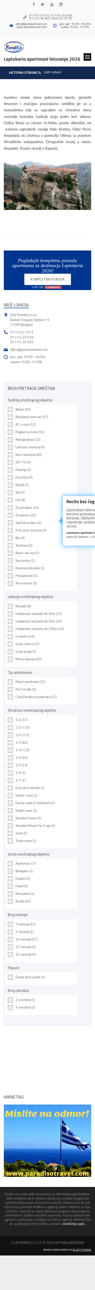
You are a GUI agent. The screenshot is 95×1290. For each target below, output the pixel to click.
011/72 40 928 (21, 337)
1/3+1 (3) (22, 750)
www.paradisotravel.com (31, 27)
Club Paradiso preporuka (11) (36, 697)
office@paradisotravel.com (31, 24)
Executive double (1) (29, 788)
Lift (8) (20, 500)
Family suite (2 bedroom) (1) (35, 803)
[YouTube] (51, 4)
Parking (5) (23, 470)
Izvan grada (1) (25, 651)
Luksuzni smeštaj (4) (29, 447)
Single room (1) (26, 810)
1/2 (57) (21, 720)
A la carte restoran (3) (30, 530)
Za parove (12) (25, 515)
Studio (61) (23, 901)
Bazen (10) (22, 409)
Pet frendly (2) (25, 689)
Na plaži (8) (23, 606)
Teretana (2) (23, 545)
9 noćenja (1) (24, 932)
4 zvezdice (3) (25, 1007)
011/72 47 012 (21, 332)
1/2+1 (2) (22, 727)
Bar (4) (20, 538)
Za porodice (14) (27, 508)
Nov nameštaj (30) (28, 455)
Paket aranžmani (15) (30, 682)
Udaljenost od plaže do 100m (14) (39, 629)
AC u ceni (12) (25, 424)
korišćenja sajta (74, 1223)
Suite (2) (21, 833)
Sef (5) (20, 492)
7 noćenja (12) (25, 924)
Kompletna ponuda (48, 281)
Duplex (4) (22, 878)
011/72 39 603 (21, 341)
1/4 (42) (21, 758)
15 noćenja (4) (25, 954)
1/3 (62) (21, 742)
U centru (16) (24, 636)
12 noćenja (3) (25, 947)
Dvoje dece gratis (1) (30, 977)
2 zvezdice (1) (25, 1000)
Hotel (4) (21, 886)
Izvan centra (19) (27, 644)
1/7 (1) (20, 780)
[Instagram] (61, 4)
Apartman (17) (25, 863)
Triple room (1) (25, 841)
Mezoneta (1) (24, 894)
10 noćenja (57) (26, 939)
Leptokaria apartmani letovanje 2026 (42, 58)
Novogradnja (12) (27, 439)
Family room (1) (26, 795)
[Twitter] (42, 4)
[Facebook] (34, 4)
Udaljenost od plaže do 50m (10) (38, 621)
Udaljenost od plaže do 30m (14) (38, 614)
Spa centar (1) (25, 560)
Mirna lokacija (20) (28, 659)
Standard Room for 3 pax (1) (35, 826)
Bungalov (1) (24, 871)
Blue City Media (82, 1249)
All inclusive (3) (26, 583)
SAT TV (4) (23, 462)
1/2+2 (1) (22, 735)
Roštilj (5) (22, 485)
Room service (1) (27, 553)
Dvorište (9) (23, 477)
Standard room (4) (28, 818)
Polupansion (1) (26, 576)
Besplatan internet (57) (31, 417)
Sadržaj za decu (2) (28, 523)
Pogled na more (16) (29, 432)
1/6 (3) (20, 773)
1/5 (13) (21, 765)
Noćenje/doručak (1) (29, 568)
